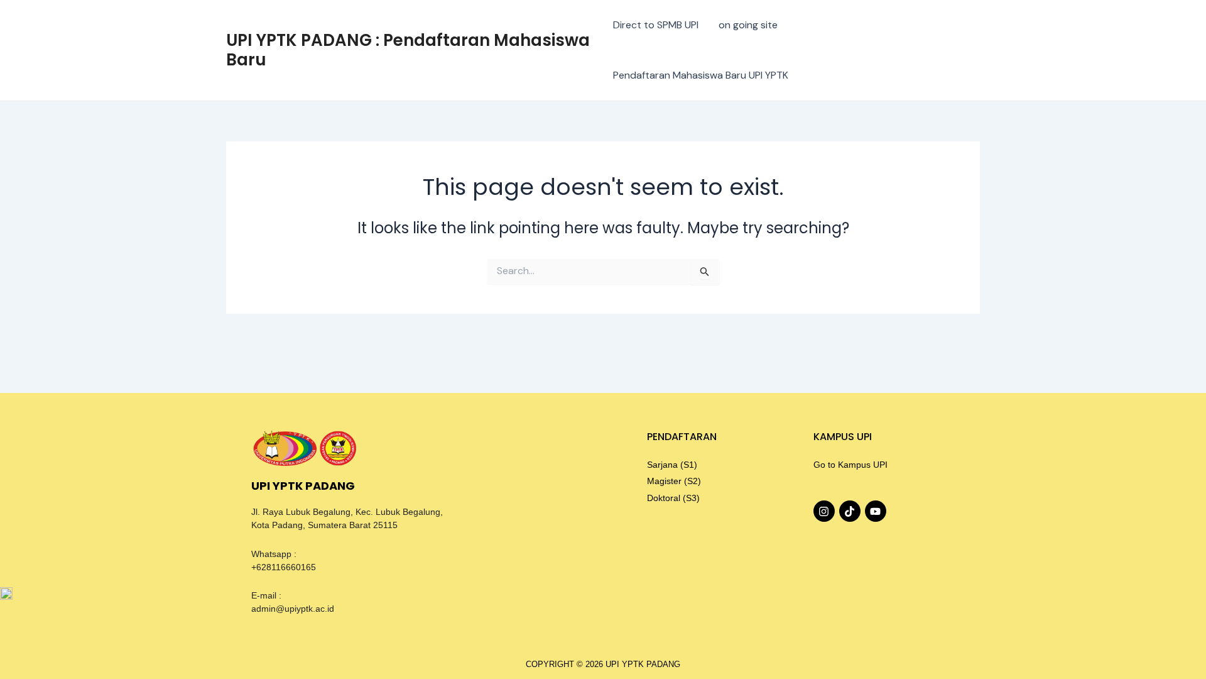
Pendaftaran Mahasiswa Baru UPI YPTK (700, 75)
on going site (748, 24)
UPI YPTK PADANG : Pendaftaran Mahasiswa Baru (408, 50)
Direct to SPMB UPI (655, 24)
